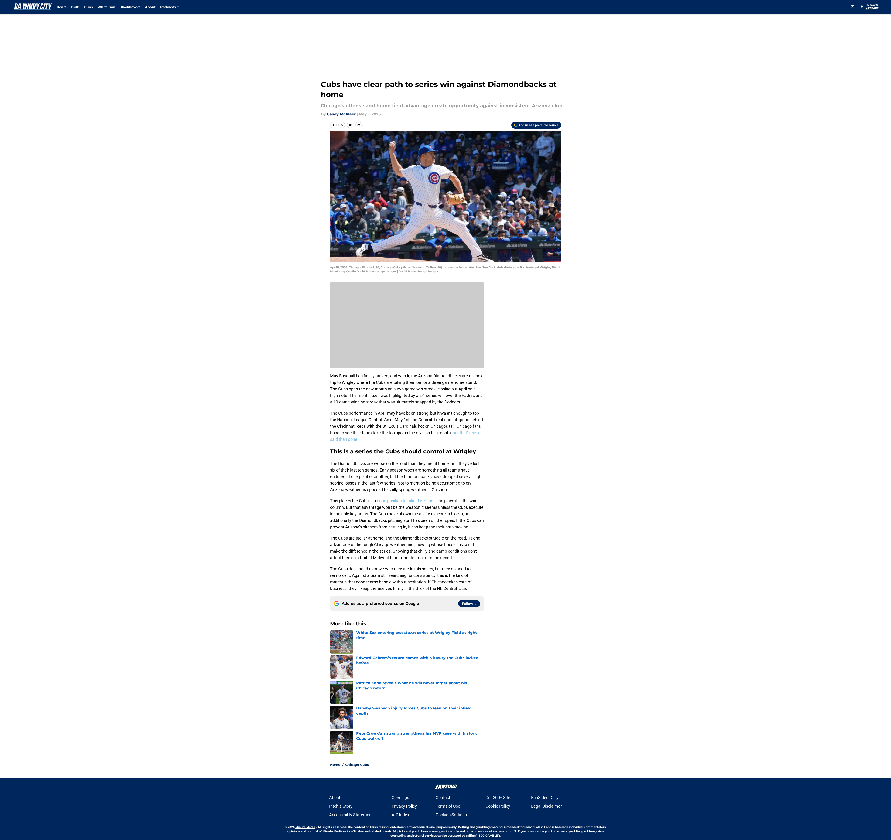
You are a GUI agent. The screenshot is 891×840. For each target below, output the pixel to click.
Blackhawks (129, 7)
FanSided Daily (545, 797)
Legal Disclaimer (546, 806)
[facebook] (862, 6)
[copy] (358, 125)
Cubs (88, 7)
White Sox (106, 7)
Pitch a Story (340, 806)
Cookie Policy (497, 806)
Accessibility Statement (351, 814)
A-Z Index (400, 814)
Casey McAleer (341, 114)
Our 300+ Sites (498, 797)
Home (335, 765)
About (150, 7)
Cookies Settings (451, 814)
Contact (443, 797)
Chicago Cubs (357, 765)
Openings (400, 797)
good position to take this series (406, 500)
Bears (61, 7)
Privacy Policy (404, 806)
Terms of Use (448, 806)
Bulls (75, 7)
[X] (853, 6)
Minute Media (305, 827)
